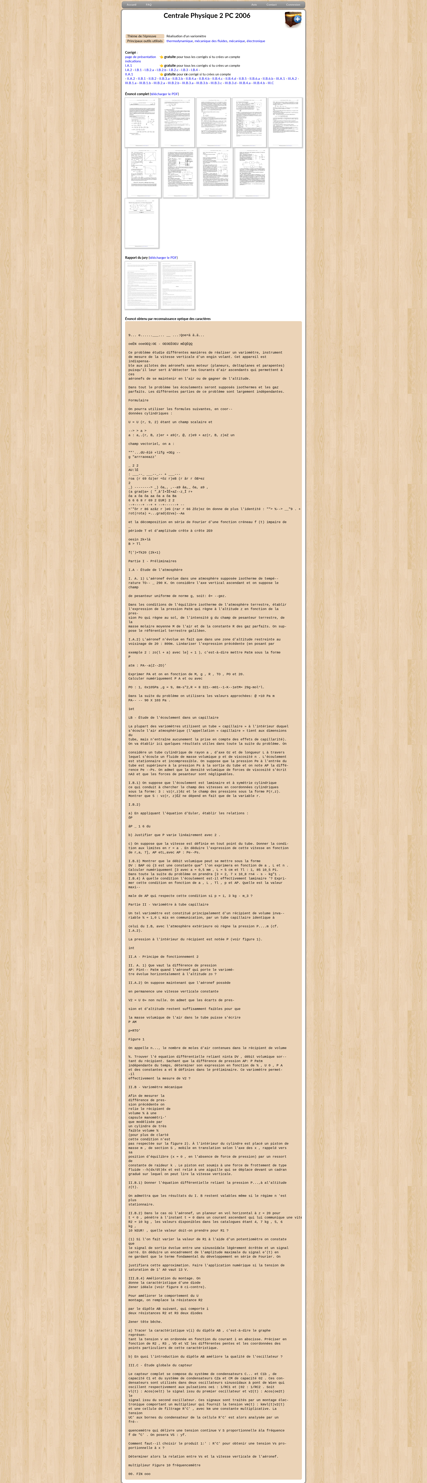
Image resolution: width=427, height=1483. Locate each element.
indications (133, 61)
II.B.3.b (177, 78)
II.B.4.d (231, 78)
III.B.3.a (187, 83)
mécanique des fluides (211, 41)
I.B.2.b (161, 70)
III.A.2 (292, 78)
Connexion (293, 4)
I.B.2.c (173, 70)
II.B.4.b (204, 78)
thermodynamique (179, 41)
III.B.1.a (130, 83)
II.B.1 (142, 78)
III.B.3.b (202, 83)
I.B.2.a (149, 70)
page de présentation (140, 57)
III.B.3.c (216, 83)
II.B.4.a (191, 78)
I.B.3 (184, 70)
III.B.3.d (230, 83)
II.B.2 (152, 78)
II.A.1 (129, 74)
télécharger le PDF (164, 94)
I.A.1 (128, 65)
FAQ (148, 4)
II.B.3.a (164, 78)
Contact (272, 4)
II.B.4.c (217, 78)
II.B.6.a (255, 78)
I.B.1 (138, 70)
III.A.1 (280, 78)
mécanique (237, 41)
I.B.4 (194, 70)
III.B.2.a (159, 83)
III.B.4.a (245, 83)
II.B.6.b (268, 78)
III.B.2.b (173, 83)
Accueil (131, 4)
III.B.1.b (145, 83)
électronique (256, 41)
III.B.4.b (259, 83)
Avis (254, 4)
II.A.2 (131, 78)
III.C (271, 83)
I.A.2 (128, 70)
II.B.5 (243, 78)
